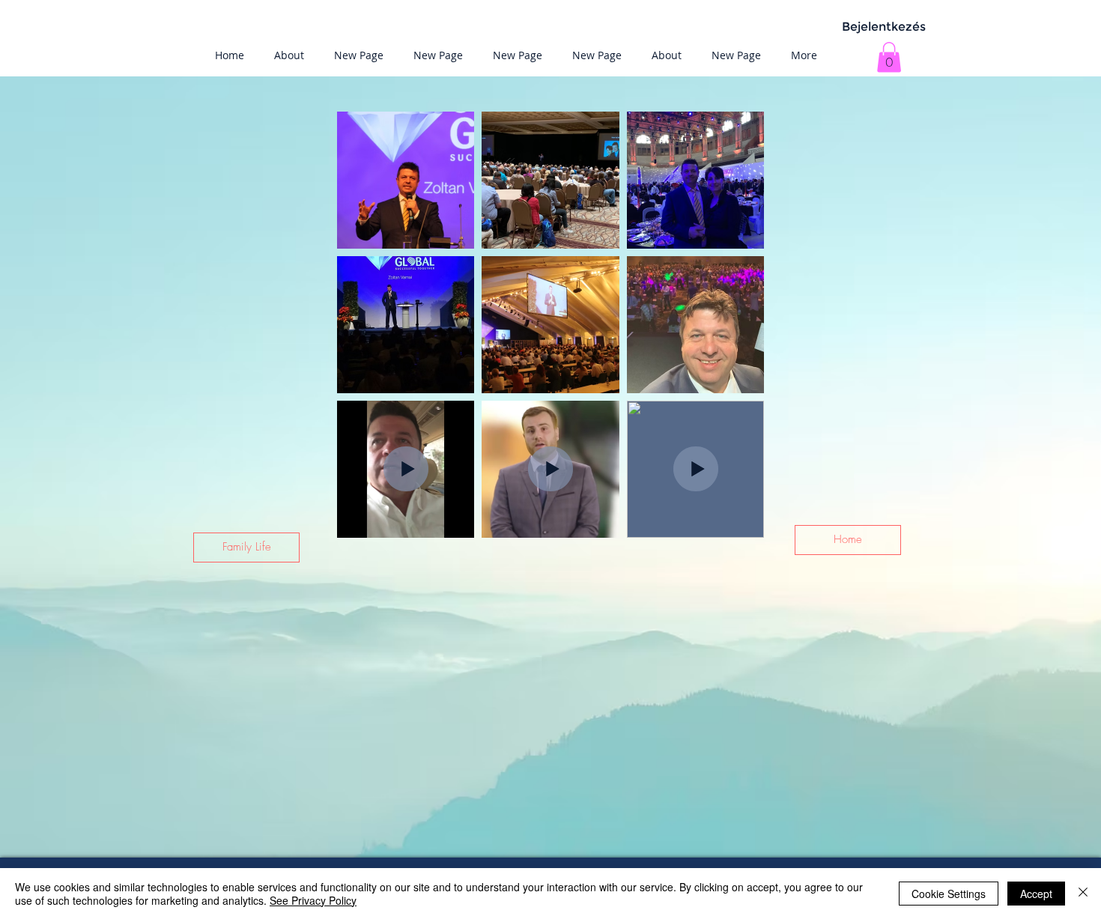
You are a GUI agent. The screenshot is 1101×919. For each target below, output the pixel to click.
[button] (889, 57)
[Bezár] (1083, 893)
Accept (1036, 893)
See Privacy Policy (313, 900)
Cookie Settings (949, 893)
